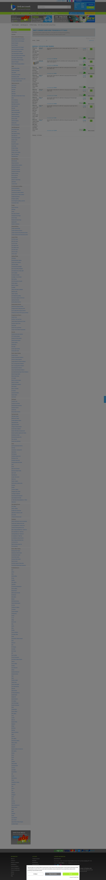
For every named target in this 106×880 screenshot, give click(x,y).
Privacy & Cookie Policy (74, 877)
